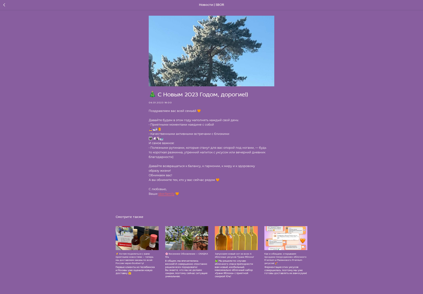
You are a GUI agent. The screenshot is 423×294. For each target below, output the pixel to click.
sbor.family (166, 194)
